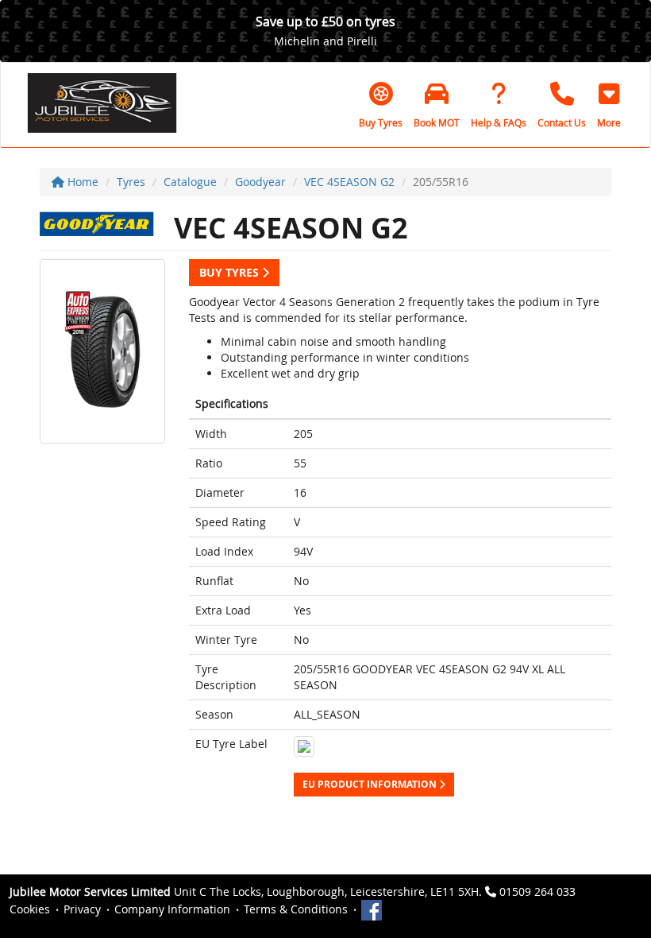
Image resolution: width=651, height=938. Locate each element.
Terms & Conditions (296, 909)
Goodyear (260, 181)
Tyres (131, 181)
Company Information (172, 909)
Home (81, 181)
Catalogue (190, 181)
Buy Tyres (230, 272)
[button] (608, 105)
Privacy (82, 909)
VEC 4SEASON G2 (349, 181)
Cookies (30, 909)
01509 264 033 (537, 891)
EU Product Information (370, 784)
